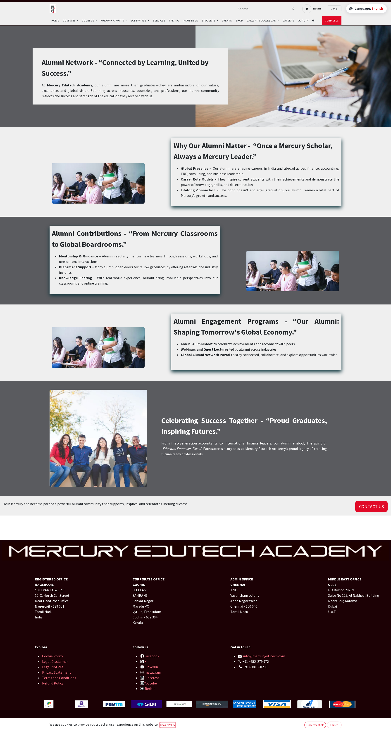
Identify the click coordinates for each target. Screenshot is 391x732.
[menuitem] (55, 20)
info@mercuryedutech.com (264, 656)
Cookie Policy (52, 656)
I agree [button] (334, 725)
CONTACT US (332, 20)
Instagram (153, 672)
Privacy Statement (56, 672)
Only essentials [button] (315, 725)
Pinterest (151, 677)
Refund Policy (52, 683)
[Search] (293, 9)
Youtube (150, 683)
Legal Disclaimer (55, 661)
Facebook (152, 656)
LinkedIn (151, 667)
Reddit (150, 688)
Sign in (334, 8)
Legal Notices (52, 667)
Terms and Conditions (59, 677)
